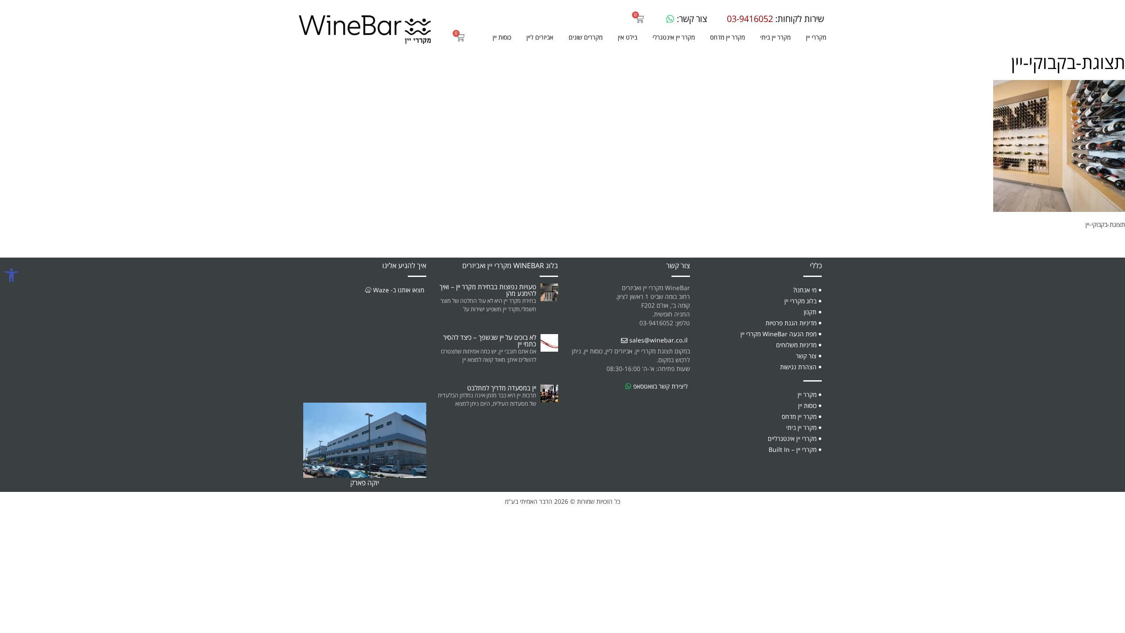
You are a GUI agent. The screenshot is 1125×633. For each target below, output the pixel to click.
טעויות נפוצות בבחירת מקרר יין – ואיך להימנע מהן (487, 290)
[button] (585, 37)
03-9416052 (750, 19)
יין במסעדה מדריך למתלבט (501, 387)
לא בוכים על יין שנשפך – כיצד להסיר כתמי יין (489, 340)
